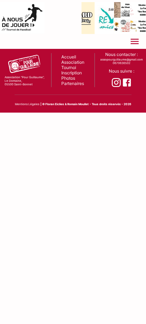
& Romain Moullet (77, 104)
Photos (68, 78)
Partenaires (72, 83)
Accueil (68, 56)
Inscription (71, 72)
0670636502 (121, 63)
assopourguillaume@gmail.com (121, 59)
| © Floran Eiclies (52, 104)
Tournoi (68, 67)
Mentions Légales (27, 104)
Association (72, 62)
